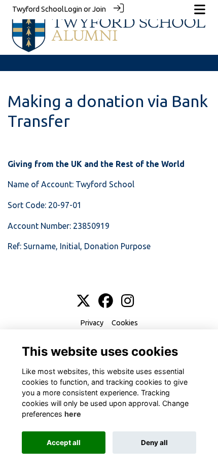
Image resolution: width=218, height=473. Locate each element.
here (72, 414)
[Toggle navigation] (200, 9)
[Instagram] (127, 301)
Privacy (91, 323)
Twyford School (38, 9)
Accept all (64, 442)
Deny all (154, 442)
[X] (83, 301)
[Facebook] (105, 301)
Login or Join (85, 9)
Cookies (125, 323)
